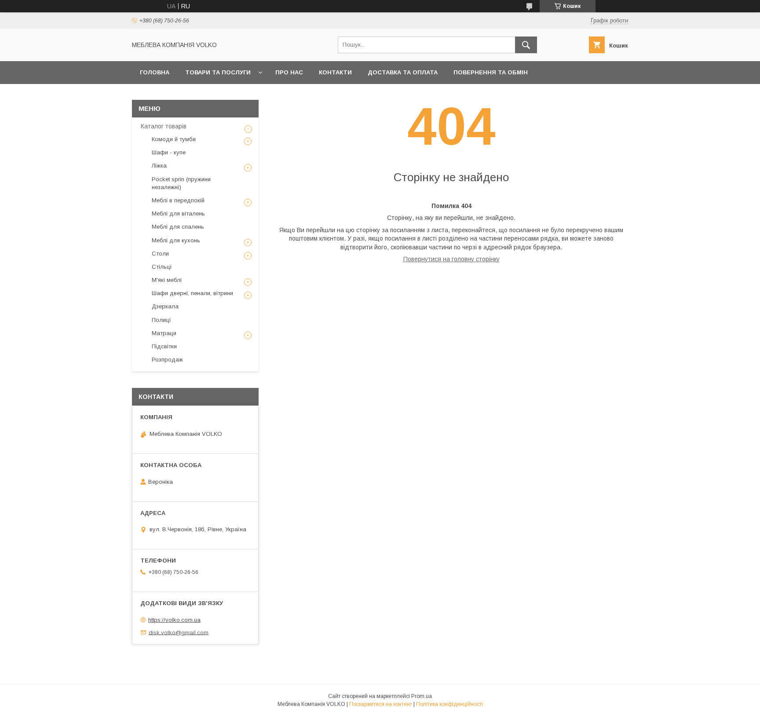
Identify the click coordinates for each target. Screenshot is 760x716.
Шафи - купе (169, 152)
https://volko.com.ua (174, 620)
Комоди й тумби (174, 139)
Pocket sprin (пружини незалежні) (181, 183)
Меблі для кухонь (176, 240)
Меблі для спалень (178, 226)
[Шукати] (526, 45)
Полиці (161, 320)
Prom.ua (421, 696)
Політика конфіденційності (449, 704)
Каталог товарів (163, 126)
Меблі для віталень (178, 213)
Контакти (335, 72)
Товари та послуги (218, 72)
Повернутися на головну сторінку (451, 259)
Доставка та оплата (403, 72)
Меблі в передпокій (178, 200)
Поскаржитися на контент (380, 704)
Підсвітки (164, 346)
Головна (154, 72)
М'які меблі (167, 280)
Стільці (162, 266)
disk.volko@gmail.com (178, 632)
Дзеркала (165, 306)
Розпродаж (167, 359)
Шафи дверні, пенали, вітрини (192, 293)
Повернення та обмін (490, 72)
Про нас (289, 72)
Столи (160, 253)
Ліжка (159, 165)
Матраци (164, 333)
